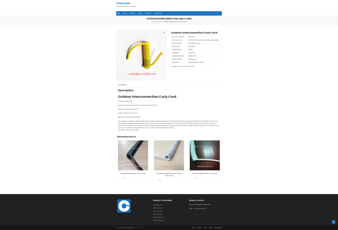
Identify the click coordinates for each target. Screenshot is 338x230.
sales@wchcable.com (200, 208)
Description (122, 85)
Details (124, 178)
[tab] (122, 85)
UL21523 (192, 66)
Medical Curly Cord (158, 220)
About (140, 13)
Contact (148, 13)
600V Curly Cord (157, 214)
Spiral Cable (158, 13)
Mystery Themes (138, 227)
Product (132, 13)
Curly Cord (123, 3)
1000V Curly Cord (158, 217)
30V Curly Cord (182, 66)
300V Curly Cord (157, 211)
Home (125, 13)
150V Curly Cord (157, 208)
